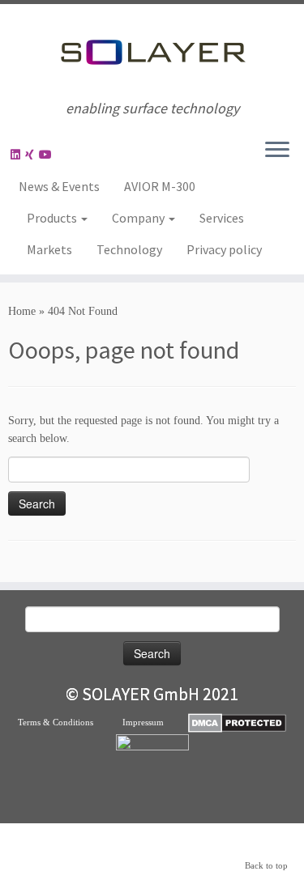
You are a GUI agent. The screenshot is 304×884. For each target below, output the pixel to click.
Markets (49, 249)
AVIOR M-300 (159, 186)
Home (22, 311)
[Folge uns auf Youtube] (48, 155)
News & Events (59, 186)
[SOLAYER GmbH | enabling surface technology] (152, 52)
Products (53, 218)
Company (139, 218)
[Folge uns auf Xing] (32, 155)
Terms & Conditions (70, 722)
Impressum (155, 722)
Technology (129, 249)
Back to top (266, 865)
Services (221, 218)
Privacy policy (224, 249)
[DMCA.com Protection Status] (237, 722)
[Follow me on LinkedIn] (18, 155)
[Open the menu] (277, 150)
